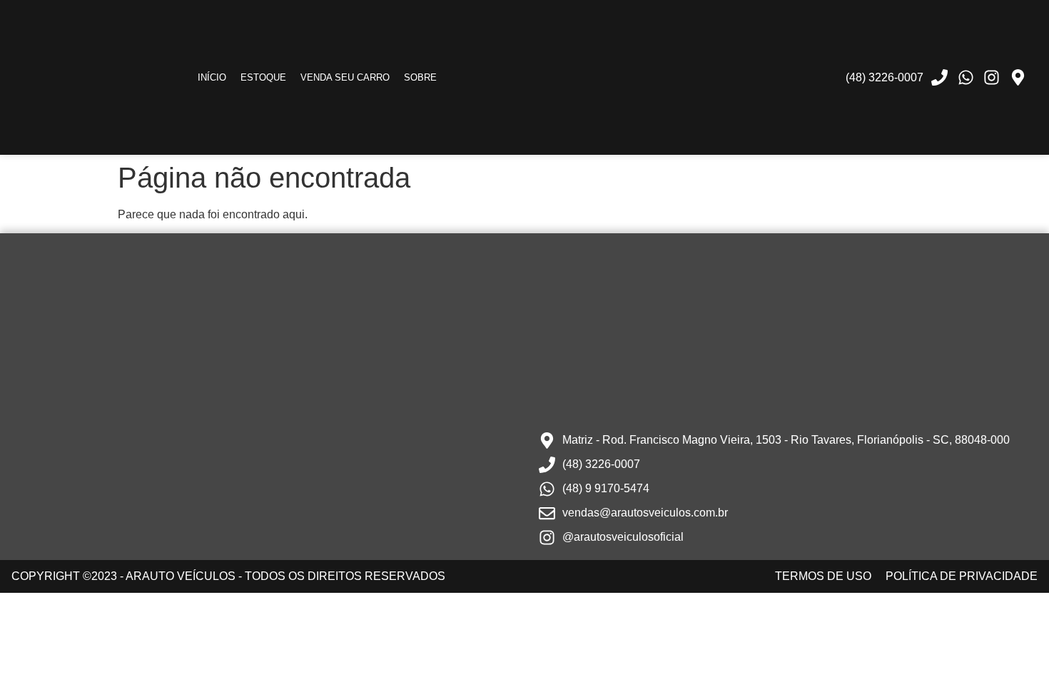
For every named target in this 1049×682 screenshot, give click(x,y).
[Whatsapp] (965, 78)
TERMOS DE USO (823, 576)
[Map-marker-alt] (1018, 78)
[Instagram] (992, 78)
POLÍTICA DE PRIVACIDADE (962, 576)
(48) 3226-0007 (884, 77)
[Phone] (940, 78)
